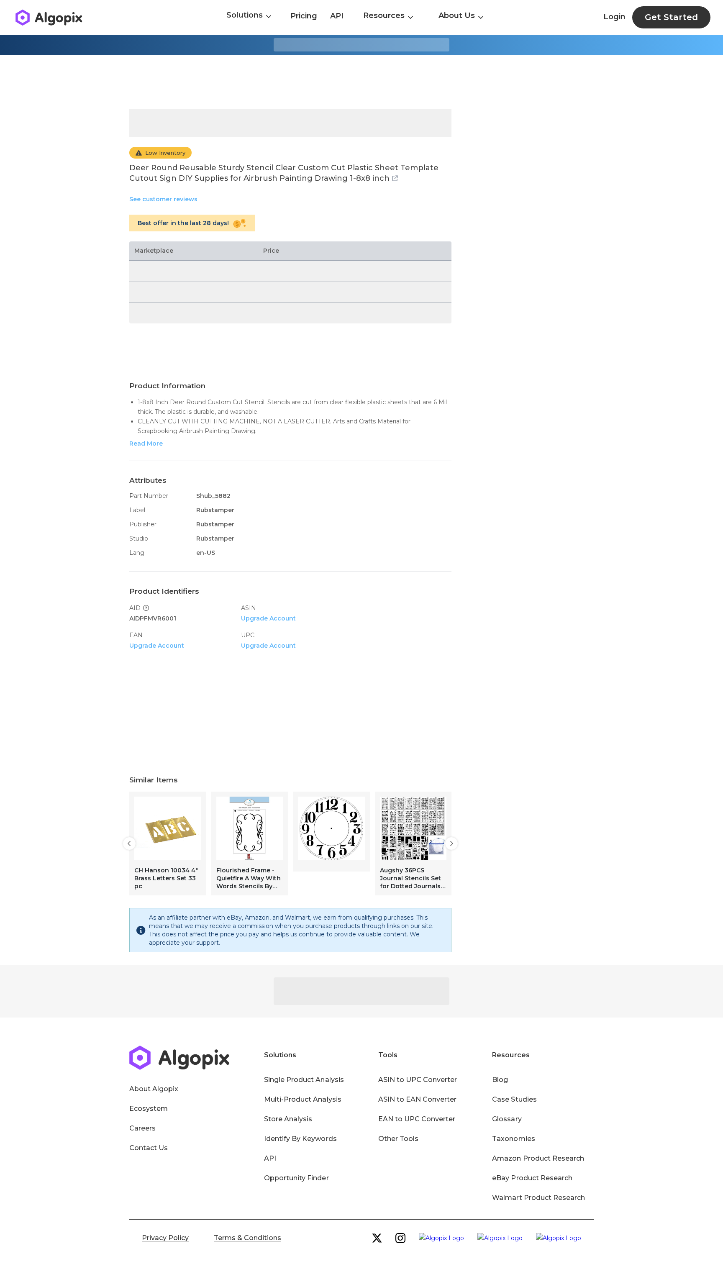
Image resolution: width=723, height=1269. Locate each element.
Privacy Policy (165, 1238)
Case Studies (514, 1099)
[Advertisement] (361, 82)
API (337, 16)
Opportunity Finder (296, 1178)
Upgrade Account (268, 618)
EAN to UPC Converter (417, 1119)
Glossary (506, 1119)
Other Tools (398, 1139)
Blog (500, 1080)
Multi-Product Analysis (302, 1099)
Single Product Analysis (304, 1080)
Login (614, 16)
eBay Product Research (532, 1178)
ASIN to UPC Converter (417, 1080)
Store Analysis (288, 1119)
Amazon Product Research (538, 1158)
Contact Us (148, 1148)
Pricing (303, 16)
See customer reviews (163, 199)
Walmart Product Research (538, 1198)
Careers (142, 1128)
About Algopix (153, 1089)
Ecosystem (148, 1109)
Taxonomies (513, 1139)
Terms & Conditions (247, 1238)
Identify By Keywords (300, 1139)
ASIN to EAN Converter (417, 1099)
